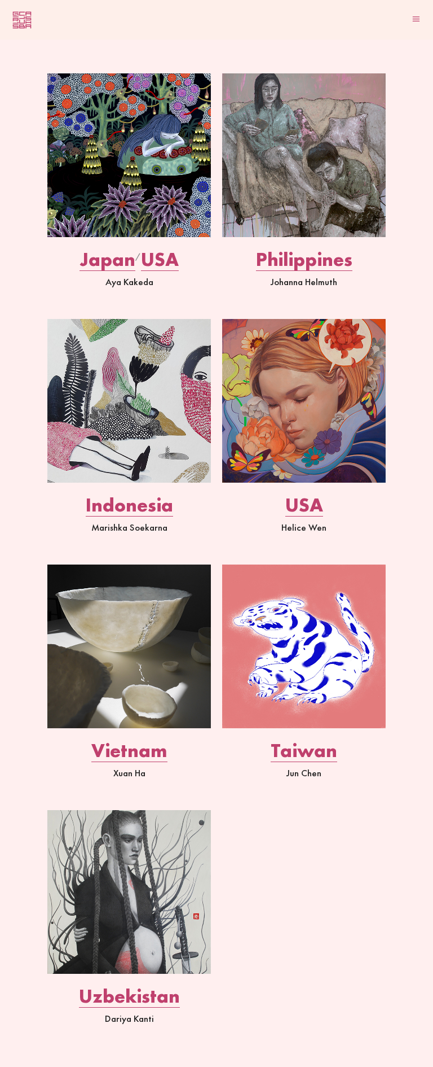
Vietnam (129, 750)
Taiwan (304, 750)
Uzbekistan (129, 996)
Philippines (304, 259)
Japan (107, 259)
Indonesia (129, 505)
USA (160, 259)
